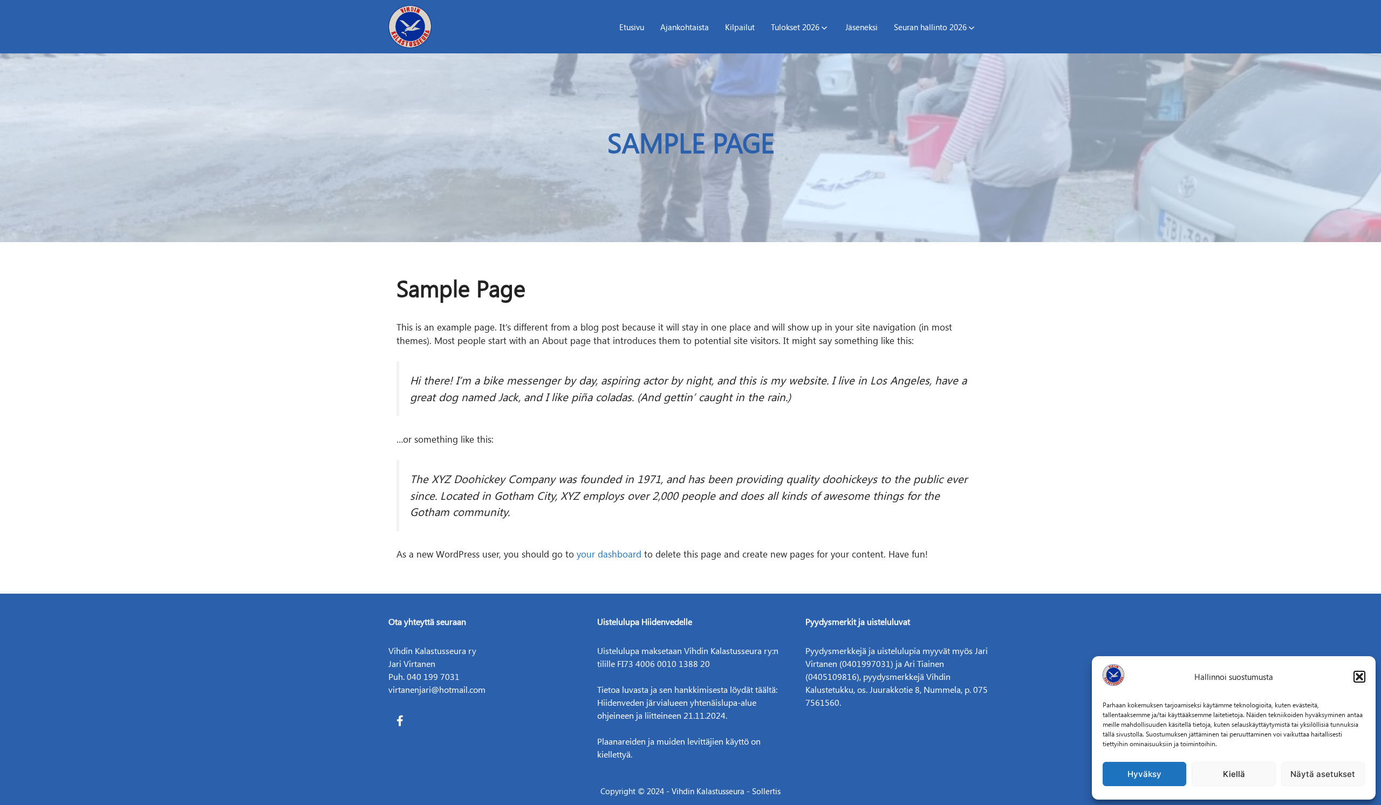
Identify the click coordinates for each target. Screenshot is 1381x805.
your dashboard (609, 554)
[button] (1359, 676)
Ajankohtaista (684, 27)
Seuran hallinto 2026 (930, 27)
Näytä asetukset (1322, 774)
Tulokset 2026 (795, 27)
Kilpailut (740, 27)
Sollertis (766, 791)
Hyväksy (1144, 774)
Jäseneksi (861, 27)
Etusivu (631, 27)
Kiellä (1234, 774)
